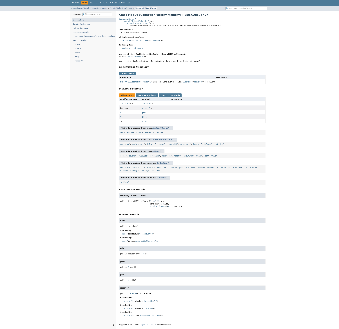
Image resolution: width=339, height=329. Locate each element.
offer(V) (78, 49)
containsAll (138, 144)
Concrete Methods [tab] (170, 95)
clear (139, 132)
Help (129, 3)
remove (159, 132)
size (144, 121)
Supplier (187, 82)
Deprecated (105, 3)
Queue (156, 40)
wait (198, 156)
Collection (141, 40)
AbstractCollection (162, 140)
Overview (76, 3)
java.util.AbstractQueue (138, 23)
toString (219, 144)
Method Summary (80, 28)
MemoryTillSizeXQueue (146, 8)
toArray (196, 144)
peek (144, 112)
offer (145, 108)
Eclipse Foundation (147, 325)
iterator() (79, 61)
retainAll (185, 144)
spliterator (250, 167)
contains (124, 144)
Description (78, 20)
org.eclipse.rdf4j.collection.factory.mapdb (89, 8)
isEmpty (150, 144)
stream (123, 170)
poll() (77, 57)
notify (177, 156)
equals (132, 156)
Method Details (79, 40)
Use (91, 3)
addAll (130, 132)
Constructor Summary (82, 24)
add (121, 132)
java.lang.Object (126, 19)
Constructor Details (81, 32)
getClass (154, 156)
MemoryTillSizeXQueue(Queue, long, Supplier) (95, 36)
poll (144, 117)
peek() (78, 53)
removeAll (172, 144)
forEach (124, 182)
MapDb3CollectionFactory (121, 8)
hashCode (166, 156)
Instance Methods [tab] (147, 95)
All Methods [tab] (127, 95)
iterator (146, 104)
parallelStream (186, 167)
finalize (143, 156)
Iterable (125, 40)
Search (122, 3)
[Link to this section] (151, 67)
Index (114, 3)
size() (77, 44)
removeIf (224, 167)
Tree (97, 3)
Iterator (124, 104)
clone (123, 156)
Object (155, 151)
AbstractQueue (134, 57)
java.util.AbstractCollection (135, 21)
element (148, 132)
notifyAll (188, 156)
